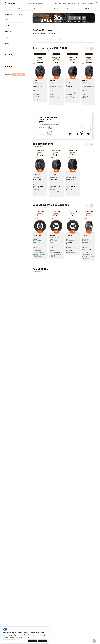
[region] (25, 635)
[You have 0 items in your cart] (95, 3)
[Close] (46, 628)
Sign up (49, 132)
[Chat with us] (94, 641)
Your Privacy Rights (9, 640)
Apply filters (19, 74)
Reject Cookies (32, 640)
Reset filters (22, 14)
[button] (15, 19)
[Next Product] (92, 49)
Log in (42, 132)
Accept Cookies (42, 640)
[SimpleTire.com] (9, 3)
